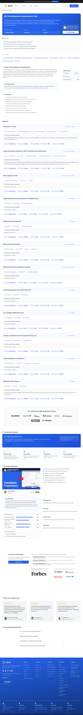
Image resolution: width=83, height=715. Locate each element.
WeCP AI (25, 671)
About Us (37, 664)
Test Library (61, 682)
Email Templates (62, 667)
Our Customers (39, 667)
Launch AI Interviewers (75, 664)
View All (49, 676)
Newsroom (38, 671)
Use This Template (71, 32)
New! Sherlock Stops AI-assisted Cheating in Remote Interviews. (38, 1)
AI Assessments (27, 667)
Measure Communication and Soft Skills (75, 672)
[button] (17, 5)
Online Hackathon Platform (62, 691)
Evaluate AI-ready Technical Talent (74, 668)
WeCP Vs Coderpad (51, 669)
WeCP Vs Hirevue (50, 664)
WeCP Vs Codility (50, 673)
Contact (37, 676)
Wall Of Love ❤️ (39, 669)
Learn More (7, 444)
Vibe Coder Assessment (28, 678)
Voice (60, 676)
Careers (37, 673)
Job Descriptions (62, 669)
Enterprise (36, 5)
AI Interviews (26, 664)
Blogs (60, 664)
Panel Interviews (27, 669)
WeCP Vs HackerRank (51, 667)
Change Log (61, 680)
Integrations (61, 678)
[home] (9, 6)
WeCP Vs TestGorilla (51, 671)
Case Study (61, 673)
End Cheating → (55, 1)
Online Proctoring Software (62, 695)
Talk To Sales (18, 562)
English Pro (26, 673)
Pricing (30, 5)
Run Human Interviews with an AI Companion (75, 676)
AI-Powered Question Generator (63, 688)
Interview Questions (63, 671)
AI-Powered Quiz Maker (63, 685)
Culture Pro (26, 676)
